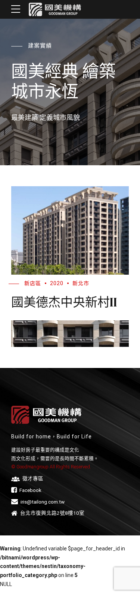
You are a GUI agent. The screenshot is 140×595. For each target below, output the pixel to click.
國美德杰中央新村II (64, 302)
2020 (56, 283)
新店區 (32, 283)
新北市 (80, 283)
